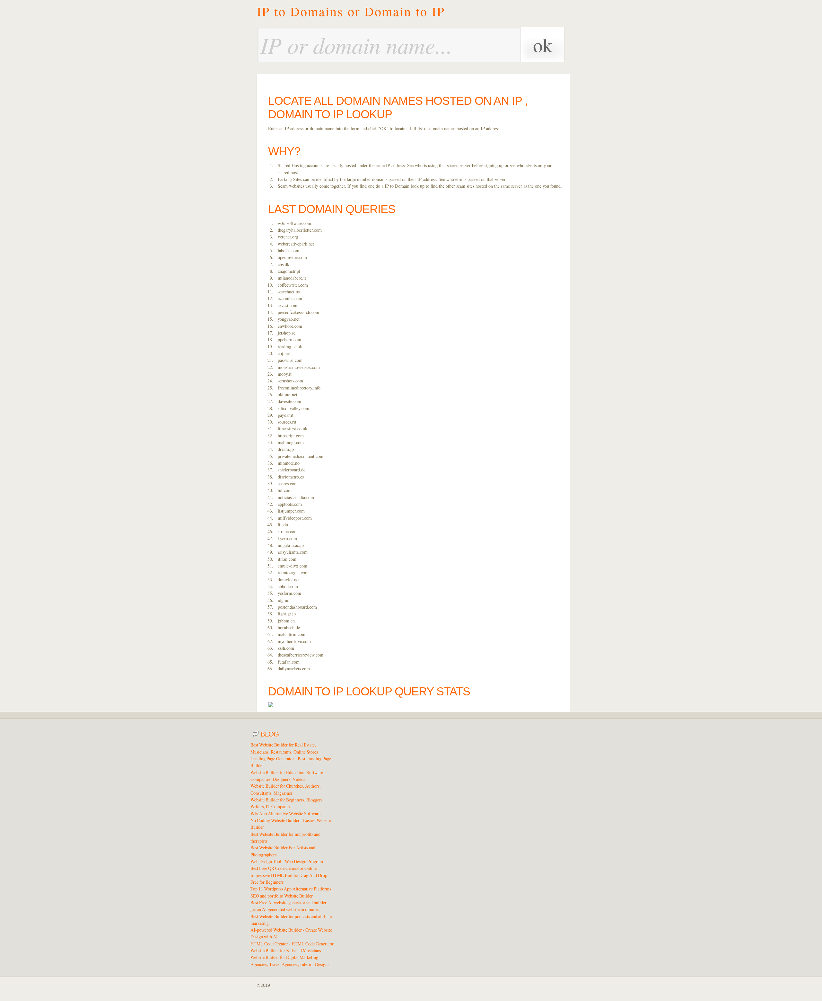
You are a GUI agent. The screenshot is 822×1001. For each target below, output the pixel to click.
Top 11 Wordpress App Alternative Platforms (290, 889)
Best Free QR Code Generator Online (283, 868)
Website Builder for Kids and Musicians (285, 950)
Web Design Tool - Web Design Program (286, 861)
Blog (269, 734)
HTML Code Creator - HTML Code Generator (292, 944)
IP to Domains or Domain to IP (351, 11)
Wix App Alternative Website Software (285, 813)
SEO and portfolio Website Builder (281, 896)
